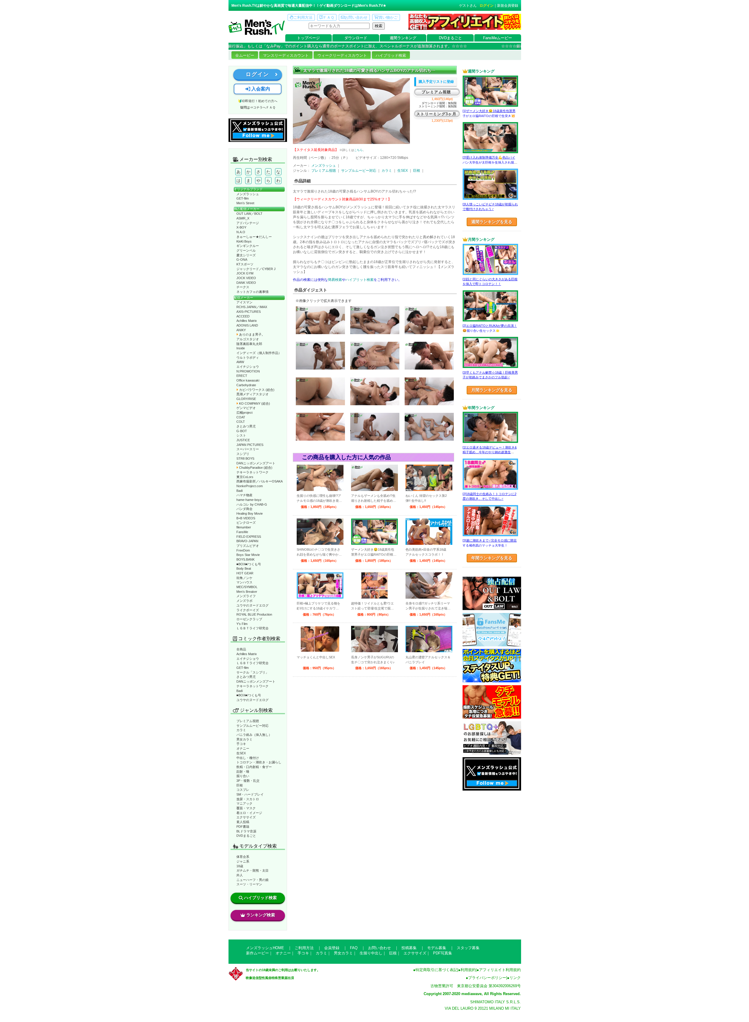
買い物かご (388, 17)
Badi (239, 490)
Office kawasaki (247, 380)
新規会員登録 (507, 6)
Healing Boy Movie (249, 513)
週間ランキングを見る (491, 221)
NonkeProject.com (249, 486)
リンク (515, 977)
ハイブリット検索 (360, 280)
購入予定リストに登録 (436, 82)
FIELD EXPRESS (248, 536)
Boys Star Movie (248, 554)
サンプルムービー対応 (252, 725)
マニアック (244, 803)
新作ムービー (257, 953)
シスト (241, 435)
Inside (240, 348)
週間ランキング (403, 38)
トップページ (308, 38)
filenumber (243, 527)
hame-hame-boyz (249, 499)
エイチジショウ (247, 366)
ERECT (241, 375)
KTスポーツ (244, 264)
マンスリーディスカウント (286, 55)
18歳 (239, 866)
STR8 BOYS (245, 458)
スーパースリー (247, 449)
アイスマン (244, 302)
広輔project (244, 412)
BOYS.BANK (245, 559)
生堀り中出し (371, 953)
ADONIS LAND (247, 325)
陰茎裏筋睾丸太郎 (249, 344)
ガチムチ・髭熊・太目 (252, 870)
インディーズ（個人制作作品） (258, 353)
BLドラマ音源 (246, 831)
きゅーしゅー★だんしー (254, 236)
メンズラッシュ (247, 194)
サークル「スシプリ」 (252, 672)
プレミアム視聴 (247, 721)
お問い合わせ (356, 17)
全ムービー (244, 55)
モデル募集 (436, 948)
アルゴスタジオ (247, 339)
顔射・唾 (242, 771)
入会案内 (260, 88)
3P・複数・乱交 (248, 780)
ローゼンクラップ (249, 619)
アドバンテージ (247, 223)
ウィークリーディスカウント (342, 55)
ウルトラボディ (247, 357)
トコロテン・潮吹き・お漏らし (258, 762)
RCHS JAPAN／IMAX (251, 307)
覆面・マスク (246, 808)
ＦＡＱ (328, 17)
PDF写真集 (442, 953)
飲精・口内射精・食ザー (254, 767)
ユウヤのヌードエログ (252, 605)
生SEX (241, 753)
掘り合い (242, 776)
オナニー (242, 748)
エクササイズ (246, 817)
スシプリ (242, 454)
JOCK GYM (244, 273)
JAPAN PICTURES (249, 444)
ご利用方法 (302, 17)
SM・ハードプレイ (250, 794)
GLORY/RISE (246, 399)
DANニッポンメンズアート (255, 463)
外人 (239, 875)
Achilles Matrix (246, 320)
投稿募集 (409, 948)
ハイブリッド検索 (391, 55)
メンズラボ (244, 600)
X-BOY (241, 227)
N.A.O (240, 232)
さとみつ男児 (246, 426)
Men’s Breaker (246, 591)
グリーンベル (246, 250)
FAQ (354, 948)
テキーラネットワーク (252, 472)
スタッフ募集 (468, 948)
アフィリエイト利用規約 (500, 970)
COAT (240, 417)
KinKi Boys (244, 241)
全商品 (241, 649)
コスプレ (242, 789)
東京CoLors (244, 477)
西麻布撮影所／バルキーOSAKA (259, 481)
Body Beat (243, 568)
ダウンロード (355, 38)
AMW (240, 362)
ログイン (487, 6)
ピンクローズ (246, 522)
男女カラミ (244, 739)
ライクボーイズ (247, 610)
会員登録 (331, 948)
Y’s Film (242, 624)
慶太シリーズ (246, 255)
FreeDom (243, 550)
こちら (358, 150)
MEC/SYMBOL (246, 587)
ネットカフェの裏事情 (252, 291)
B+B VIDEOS (245, 518)
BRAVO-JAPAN (247, 541)
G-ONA (241, 259)
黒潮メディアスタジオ (252, 394)
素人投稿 (242, 822)
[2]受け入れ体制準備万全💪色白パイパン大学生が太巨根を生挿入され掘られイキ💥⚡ (490, 162)
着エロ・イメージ (249, 813)
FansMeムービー (497, 38)
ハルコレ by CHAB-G (251, 504)
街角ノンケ (244, 578)
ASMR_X (242, 218)
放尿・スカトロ (247, 799)
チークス (242, 287)
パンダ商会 (244, 509)
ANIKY (241, 330)
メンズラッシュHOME (265, 948)
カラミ (241, 730)
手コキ (241, 744)
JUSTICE (243, 440)
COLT (240, 421)
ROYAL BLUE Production (254, 614)
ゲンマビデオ (246, 408)
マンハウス (244, 582)
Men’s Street (245, 203)
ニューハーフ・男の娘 (252, 880)
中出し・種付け (247, 758)
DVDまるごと (450, 38)
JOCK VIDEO (246, 278)
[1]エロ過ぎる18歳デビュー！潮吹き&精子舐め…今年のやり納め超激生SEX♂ (490, 452)
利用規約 (468, 970)
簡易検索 (335, 280)
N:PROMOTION (248, 371)
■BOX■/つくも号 (248, 564)
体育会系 (242, 856)
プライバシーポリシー (487, 977)
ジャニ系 (242, 861)
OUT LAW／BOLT (249, 213)
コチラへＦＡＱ (264, 107)
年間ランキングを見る (491, 558)
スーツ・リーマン (249, 884)
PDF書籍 (242, 826)
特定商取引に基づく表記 (436, 970)
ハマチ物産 (244, 495)
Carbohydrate (246, 385)
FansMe (242, 532)
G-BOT (241, 431)
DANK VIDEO (246, 282)
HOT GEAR (244, 573)
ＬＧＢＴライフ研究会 (252, 628)
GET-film (242, 198)
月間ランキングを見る (491, 390)
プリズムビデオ (247, 545)
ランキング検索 (260, 915)
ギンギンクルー (247, 246)
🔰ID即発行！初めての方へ (257, 101)
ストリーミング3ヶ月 (436, 114)
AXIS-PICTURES (248, 311)
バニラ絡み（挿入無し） (254, 734)
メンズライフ (246, 596)
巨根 (239, 785)
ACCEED (243, 316)
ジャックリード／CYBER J (256, 269)
